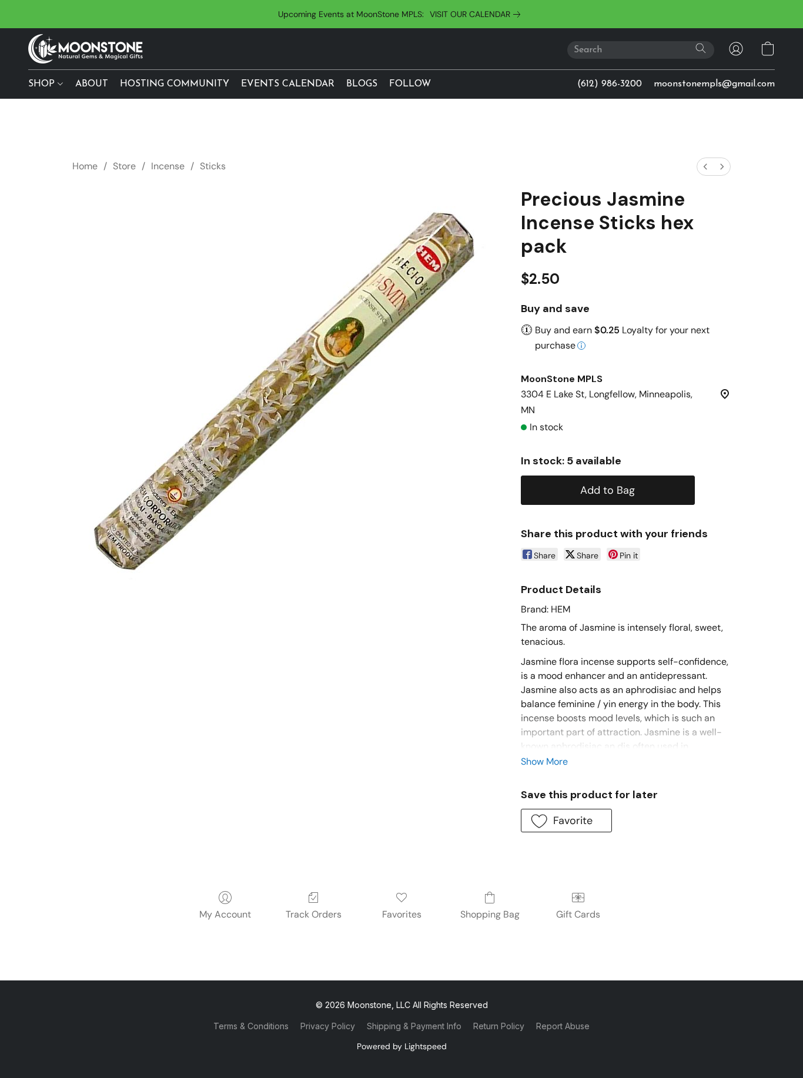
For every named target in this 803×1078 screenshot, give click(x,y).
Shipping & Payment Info (414, 1026)
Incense (168, 166)
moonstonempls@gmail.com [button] (714, 84)
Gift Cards (578, 914)
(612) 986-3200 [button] (609, 84)
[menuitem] (705, 166)
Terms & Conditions (251, 1026)
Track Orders (314, 914)
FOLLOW (410, 84)
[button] (85, 48)
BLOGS (361, 84)
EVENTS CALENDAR (287, 84)
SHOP (43, 84)
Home (85, 166)
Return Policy (498, 1026)
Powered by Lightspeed (402, 1046)
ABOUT (91, 84)
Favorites (401, 914)
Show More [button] (544, 761)
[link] (477, 14)
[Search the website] (701, 48)
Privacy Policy (327, 1026)
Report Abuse (563, 1026)
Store (124, 166)
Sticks (213, 166)
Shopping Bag (490, 914)
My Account (225, 914)
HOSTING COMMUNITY (174, 84)
